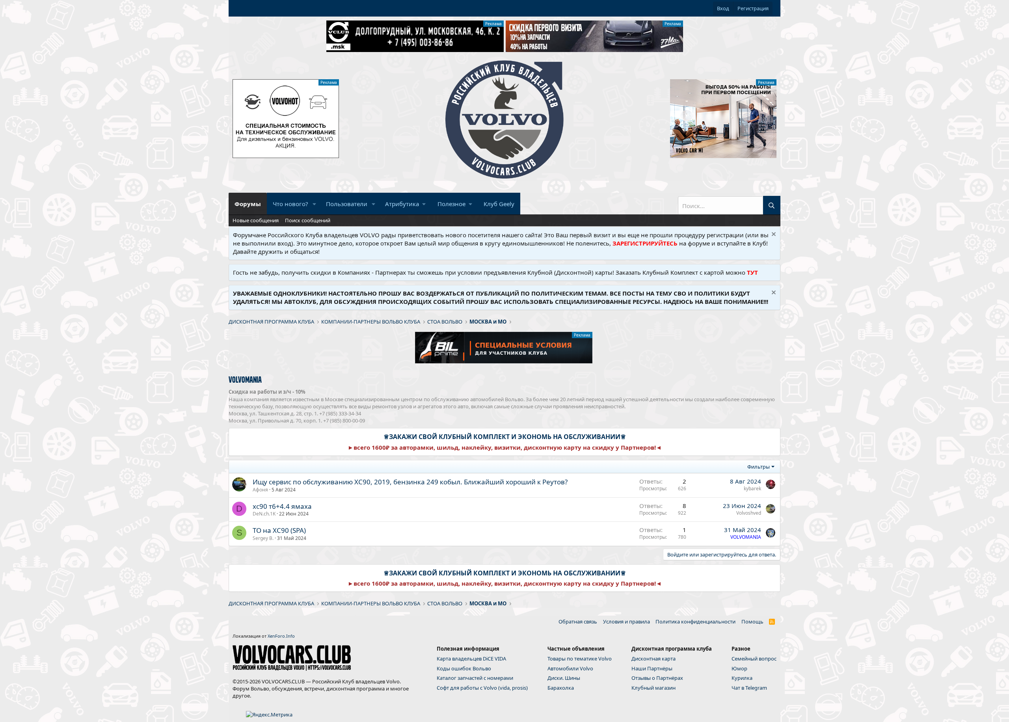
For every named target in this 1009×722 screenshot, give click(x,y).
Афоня (260, 489)
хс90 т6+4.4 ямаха (282, 506)
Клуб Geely (499, 204)
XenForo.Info (281, 636)
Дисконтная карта (653, 658)
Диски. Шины (563, 677)
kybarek (752, 488)
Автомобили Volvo (570, 668)
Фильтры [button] (758, 466)
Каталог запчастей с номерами (475, 677)
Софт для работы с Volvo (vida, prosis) (482, 687)
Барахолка (560, 687)
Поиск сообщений (307, 220)
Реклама (493, 23)
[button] (314, 204)
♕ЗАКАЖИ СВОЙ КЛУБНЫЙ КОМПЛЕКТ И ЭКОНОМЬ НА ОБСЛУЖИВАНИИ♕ (504, 436)
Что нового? (290, 204)
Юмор (739, 668)
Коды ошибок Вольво (464, 668)
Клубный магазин (653, 687)
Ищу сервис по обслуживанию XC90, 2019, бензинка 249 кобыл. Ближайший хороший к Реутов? (410, 481)
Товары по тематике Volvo (579, 658)
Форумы (248, 204)
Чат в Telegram (749, 687)
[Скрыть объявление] (772, 235)
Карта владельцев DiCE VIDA (471, 658)
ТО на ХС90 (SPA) (279, 530)
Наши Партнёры (651, 668)
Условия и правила (626, 621)
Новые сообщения (256, 220)
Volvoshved (748, 513)
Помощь (752, 621)
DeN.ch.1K (264, 513)
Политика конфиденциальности (695, 621)
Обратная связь (577, 621)
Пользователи (346, 204)
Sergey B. (263, 538)
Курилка (742, 677)
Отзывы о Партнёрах (657, 677)
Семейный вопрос (754, 658)
